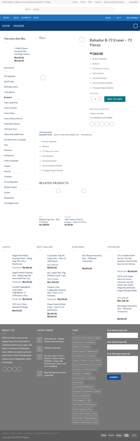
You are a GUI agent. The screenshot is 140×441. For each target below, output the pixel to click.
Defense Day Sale (52, 347)
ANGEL (98, 338)
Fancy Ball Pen (11, 102)
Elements (26, 18)
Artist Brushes (78, 342)
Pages (6, 18)
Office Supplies (11, 160)
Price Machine (11, 182)
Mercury (76, 396)
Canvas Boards (79, 356)
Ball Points (9, 81)
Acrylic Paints (87, 338)
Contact (98, 2)
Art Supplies (9, 76)
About (75, 2)
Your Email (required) (117, 342)
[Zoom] (43, 77)
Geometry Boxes (12, 123)
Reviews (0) (86, 135)
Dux (74, 364)
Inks (6, 145)
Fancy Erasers (10, 107)
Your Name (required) (117, 330)
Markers (8, 150)
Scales (7, 192)
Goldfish (87, 373)
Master (98, 391)
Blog (16, 18)
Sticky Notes (86, 422)
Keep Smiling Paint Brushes (83, 387)
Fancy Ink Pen (83, 364)
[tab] (45, 135)
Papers (7, 166)
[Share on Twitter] (97, 124)
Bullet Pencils (93, 351)
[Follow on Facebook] (4, 369)
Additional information (66, 135)
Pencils (7, 171)
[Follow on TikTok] (14, 369)
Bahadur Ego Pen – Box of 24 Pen (49, 220)
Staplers (76, 422)
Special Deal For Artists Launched (55, 373)
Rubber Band (10, 187)
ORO (89, 400)
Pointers (8, 176)
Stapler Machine (91, 418)
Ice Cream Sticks (79, 378)
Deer (91, 360)
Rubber (110, 118)
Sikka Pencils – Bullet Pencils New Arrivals (54, 340)
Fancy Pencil (96, 364)
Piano (90, 409)
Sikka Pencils (78, 418)
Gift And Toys (10, 129)
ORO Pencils (78, 404)
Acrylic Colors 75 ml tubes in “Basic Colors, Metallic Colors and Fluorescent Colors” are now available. (55, 360)
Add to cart (115, 99)
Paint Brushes (90, 404)
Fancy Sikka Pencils (13, 118)
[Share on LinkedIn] (112, 124)
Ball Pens (76, 347)
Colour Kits (91, 356)
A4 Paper (76, 338)
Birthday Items (11, 86)
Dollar (98, 360)
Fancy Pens (9, 113)
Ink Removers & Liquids (15, 139)
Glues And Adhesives (14, 134)
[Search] (112, 9)
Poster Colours (91, 413)
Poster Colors (78, 413)
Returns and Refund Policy (114, 2)
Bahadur (97, 118)
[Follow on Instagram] (9, 369)
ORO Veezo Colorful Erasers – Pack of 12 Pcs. (76, 220)
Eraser (103, 118)
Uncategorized (11, 203)
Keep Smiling (78, 382)
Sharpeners (9, 197)
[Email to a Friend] (102, 124)
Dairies (84, 360)
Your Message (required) (118, 354)
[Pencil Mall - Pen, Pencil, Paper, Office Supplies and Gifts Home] (11, 9)
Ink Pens (91, 378)
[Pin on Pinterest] (107, 124)
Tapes (95, 422)
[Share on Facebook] (92, 124)
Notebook (9, 155)
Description (45, 135)
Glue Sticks (77, 373)
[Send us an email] (19, 369)
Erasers (18, 25)
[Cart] (136, 9)
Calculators (9, 92)
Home (83, 2)
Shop (90, 2)
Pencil (75, 409)
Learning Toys (78, 391)
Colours (76, 360)
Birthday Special (79, 351)
